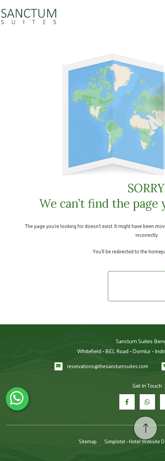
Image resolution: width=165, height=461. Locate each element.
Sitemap (88, 441)
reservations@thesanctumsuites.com (107, 366)
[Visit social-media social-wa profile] (147, 402)
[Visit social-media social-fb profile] (127, 402)
